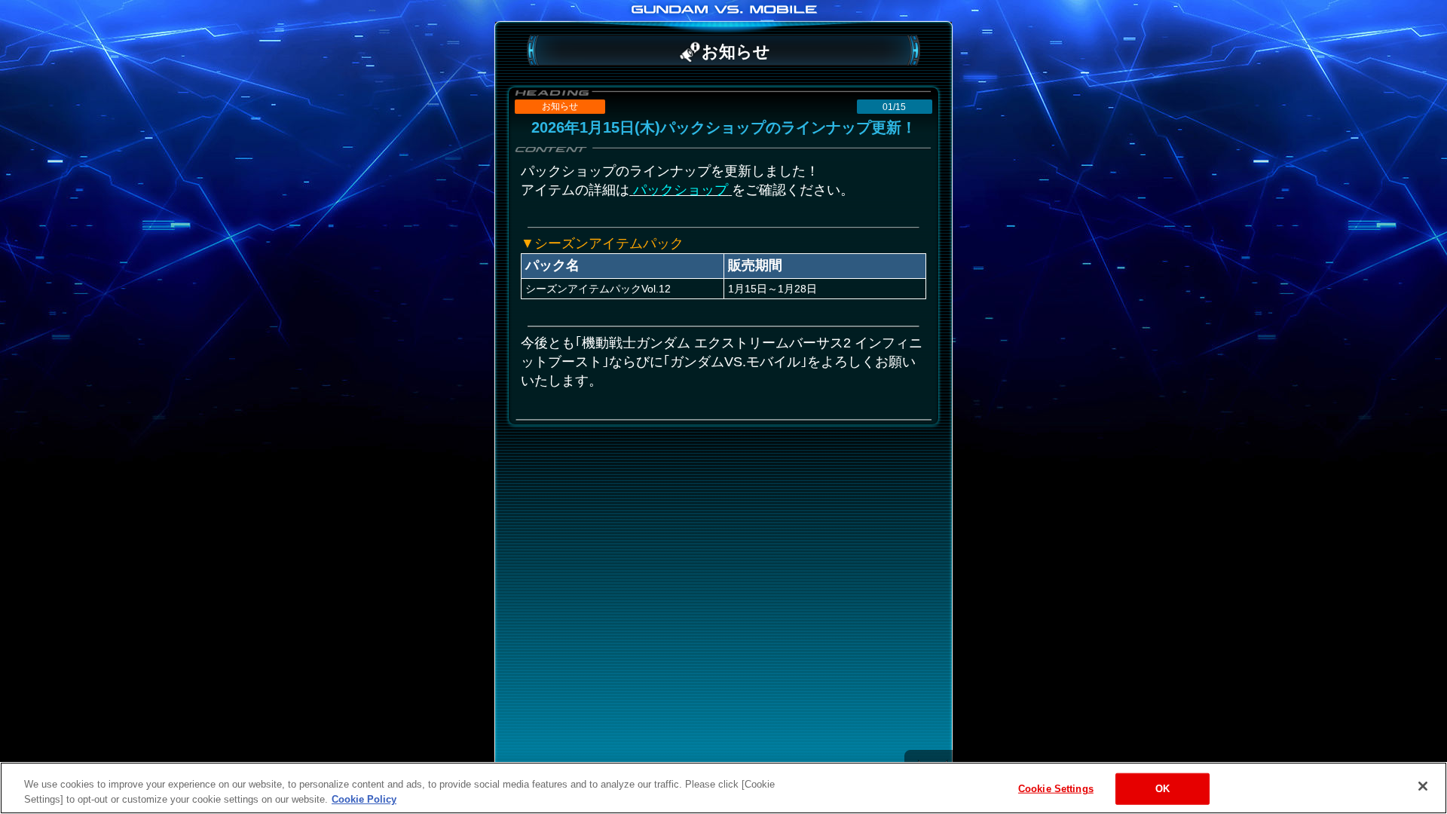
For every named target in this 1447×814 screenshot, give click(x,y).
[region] (723, 788)
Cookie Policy (364, 798)
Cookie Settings (1056, 788)
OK (1162, 788)
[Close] (1422, 786)
